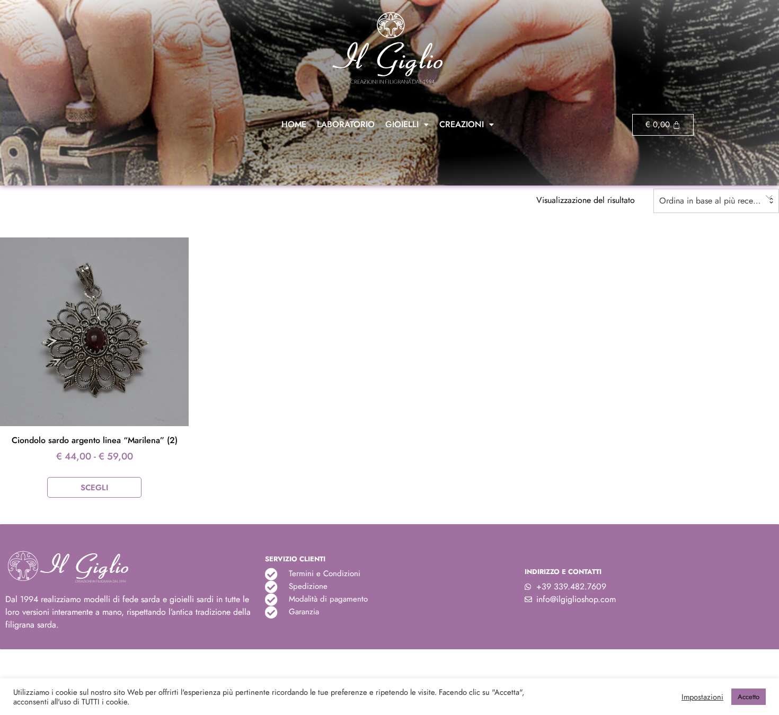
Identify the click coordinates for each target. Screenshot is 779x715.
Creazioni (461, 124)
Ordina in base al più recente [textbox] (711, 201)
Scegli (94, 487)
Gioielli (402, 124)
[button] (407, 124)
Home (293, 124)
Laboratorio (346, 124)
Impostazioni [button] (702, 697)
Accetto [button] (748, 697)
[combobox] (716, 201)
